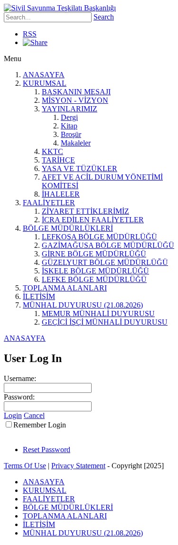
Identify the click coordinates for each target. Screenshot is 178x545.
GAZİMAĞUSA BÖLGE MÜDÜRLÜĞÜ (108, 245)
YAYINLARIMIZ (69, 109)
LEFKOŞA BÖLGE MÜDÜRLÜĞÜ (99, 237)
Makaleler (76, 143)
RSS (30, 34)
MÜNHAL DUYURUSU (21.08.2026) (83, 305)
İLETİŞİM (39, 296)
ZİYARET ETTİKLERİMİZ (85, 211)
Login (13, 415)
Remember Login (39, 425)
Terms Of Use (25, 466)
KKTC (52, 151)
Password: (19, 397)
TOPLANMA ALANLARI (65, 288)
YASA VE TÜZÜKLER (79, 168)
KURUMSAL (44, 83)
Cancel (34, 415)
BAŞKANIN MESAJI (76, 92)
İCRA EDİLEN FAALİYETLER (93, 220)
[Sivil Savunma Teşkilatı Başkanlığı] (60, 8)
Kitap (69, 126)
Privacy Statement (78, 466)
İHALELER (61, 194)
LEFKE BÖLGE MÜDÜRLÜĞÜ (94, 279)
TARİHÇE (58, 160)
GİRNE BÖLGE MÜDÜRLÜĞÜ (94, 254)
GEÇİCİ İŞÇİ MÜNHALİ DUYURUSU (105, 322)
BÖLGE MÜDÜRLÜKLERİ (68, 228)
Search (104, 17)
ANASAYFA (44, 75)
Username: (20, 378)
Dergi (69, 117)
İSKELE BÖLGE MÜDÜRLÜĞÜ (95, 271)
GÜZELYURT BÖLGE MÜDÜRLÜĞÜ (105, 262)
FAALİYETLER (49, 203)
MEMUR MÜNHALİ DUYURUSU (98, 313)
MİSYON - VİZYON (75, 100)
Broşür (71, 134)
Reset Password (46, 449)
